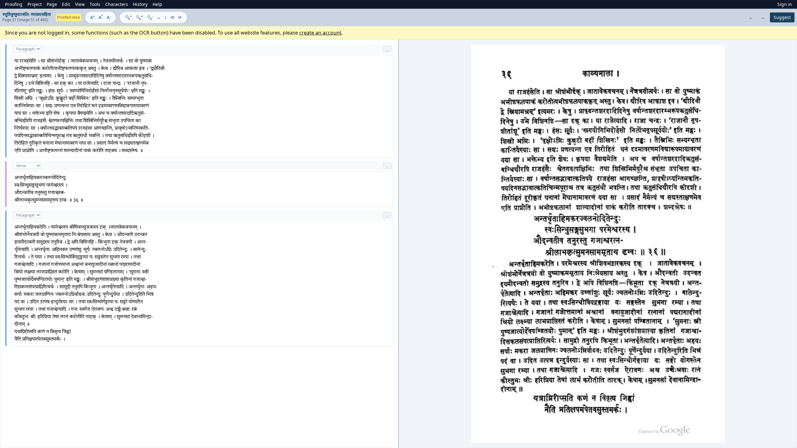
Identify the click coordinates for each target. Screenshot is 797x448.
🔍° (139, 17)
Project (34, 4)
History (140, 4)
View (80, 4)
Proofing (13, 4)
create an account (320, 32)
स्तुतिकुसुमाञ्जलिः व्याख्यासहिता (26, 14)
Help (157, 4)
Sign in (784, 4)
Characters (116, 4)
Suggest (782, 17)
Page (52, 4)
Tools (95, 4)
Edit (66, 4)
